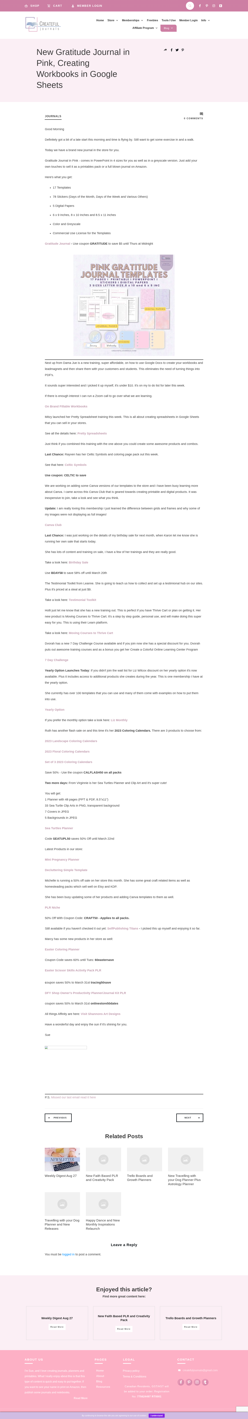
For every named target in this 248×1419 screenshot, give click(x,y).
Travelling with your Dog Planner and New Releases (62, 1224)
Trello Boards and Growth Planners (191, 1318)
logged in (68, 1254)
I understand (157, 1415)
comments (193, 118)
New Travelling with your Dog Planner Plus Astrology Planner (184, 1180)
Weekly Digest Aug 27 (61, 1176)
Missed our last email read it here (73, 1097)
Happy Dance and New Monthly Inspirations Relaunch (103, 1224)
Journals (53, 116)
